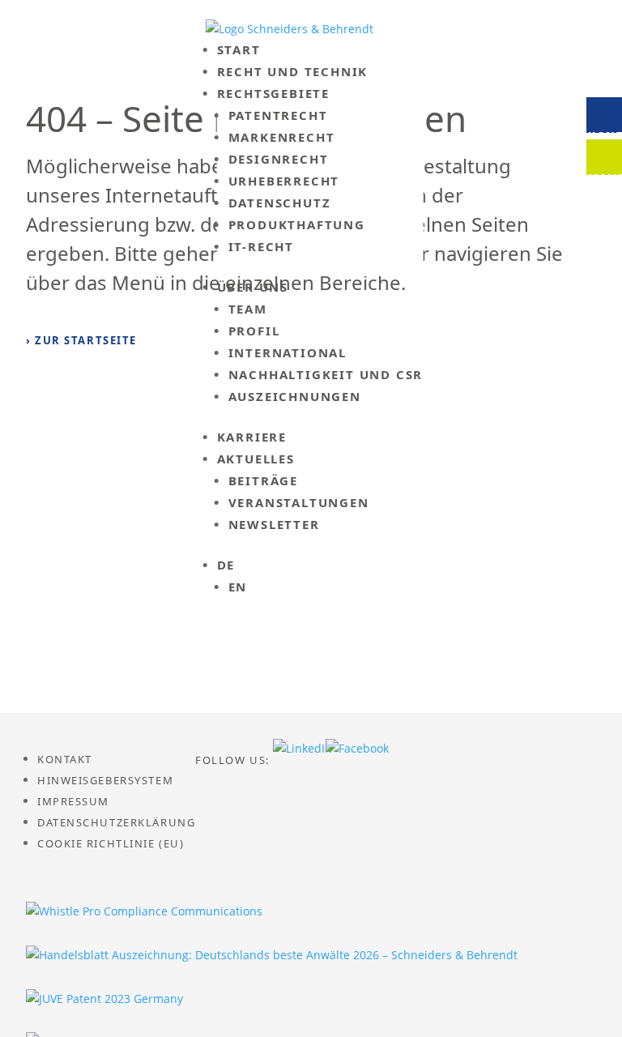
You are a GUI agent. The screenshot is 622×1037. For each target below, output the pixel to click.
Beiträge (263, 480)
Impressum (73, 801)
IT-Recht (261, 246)
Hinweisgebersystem (105, 780)
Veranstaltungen (298, 502)
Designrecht (278, 159)
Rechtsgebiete (273, 93)
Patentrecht (278, 115)
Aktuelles (256, 458)
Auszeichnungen (294, 396)
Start (239, 49)
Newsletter (274, 524)
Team (247, 309)
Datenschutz (279, 202)
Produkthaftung (296, 224)
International (287, 352)
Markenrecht (281, 137)
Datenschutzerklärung (116, 822)
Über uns (252, 287)
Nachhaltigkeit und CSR (326, 374)
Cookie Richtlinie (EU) (110, 843)
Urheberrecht (284, 181)
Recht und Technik (293, 71)
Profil (254, 330)
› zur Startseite (81, 340)
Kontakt (64, 759)
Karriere (252, 437)
